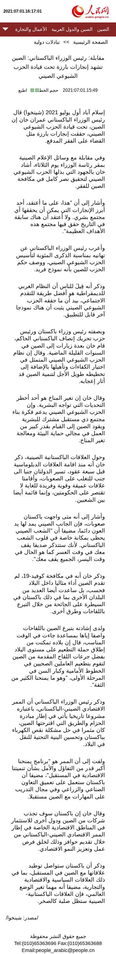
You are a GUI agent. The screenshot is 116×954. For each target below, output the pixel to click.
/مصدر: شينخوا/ (22, 918)
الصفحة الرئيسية (90, 42)
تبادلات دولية (47, 42)
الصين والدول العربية (72, 29)
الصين (103, 29)
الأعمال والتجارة (31, 29)
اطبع (22, 90)
